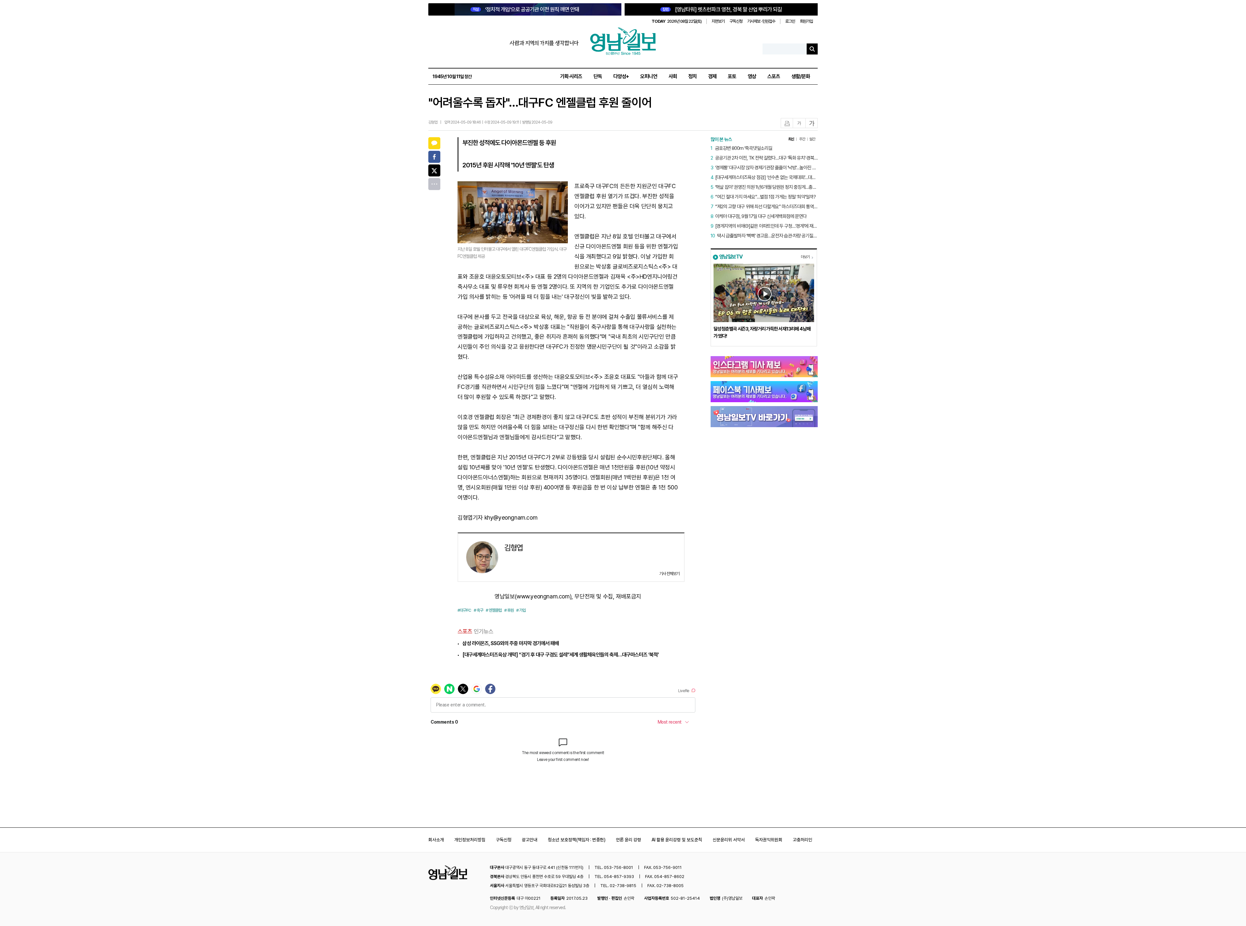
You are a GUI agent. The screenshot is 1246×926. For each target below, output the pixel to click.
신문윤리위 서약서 (729, 839)
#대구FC (464, 610)
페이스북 (434, 157)
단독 (597, 76)
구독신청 (735, 21)
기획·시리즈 (571, 76)
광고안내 (529, 839)
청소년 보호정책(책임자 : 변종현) (576, 839)
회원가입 (806, 21)
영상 (752, 76)
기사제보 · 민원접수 (761, 21)
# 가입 (521, 610)
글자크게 (812, 123)
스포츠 (773, 76)
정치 (692, 76)
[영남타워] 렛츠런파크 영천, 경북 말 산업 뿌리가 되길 (722, 9)
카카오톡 (434, 143)
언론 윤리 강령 (628, 839)
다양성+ (621, 76)
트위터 (434, 170)
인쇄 (787, 123)
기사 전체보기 (669, 573)
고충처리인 (802, 839)
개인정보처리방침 (469, 839)
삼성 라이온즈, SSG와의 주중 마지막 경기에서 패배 (510, 643)
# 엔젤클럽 (494, 610)
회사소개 (436, 839)
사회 (672, 76)
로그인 (790, 21)
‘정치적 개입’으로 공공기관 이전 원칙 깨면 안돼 (526, 9)
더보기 (805, 257)
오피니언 (648, 76)
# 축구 (478, 610)
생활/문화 (800, 76)
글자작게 (799, 123)
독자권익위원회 (768, 839)
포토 (732, 76)
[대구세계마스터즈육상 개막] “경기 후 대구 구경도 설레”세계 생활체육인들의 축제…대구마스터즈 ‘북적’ (560, 655)
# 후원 (509, 610)
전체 (434, 184)
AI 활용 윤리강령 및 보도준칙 (677, 839)
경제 (712, 76)
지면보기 (718, 21)
